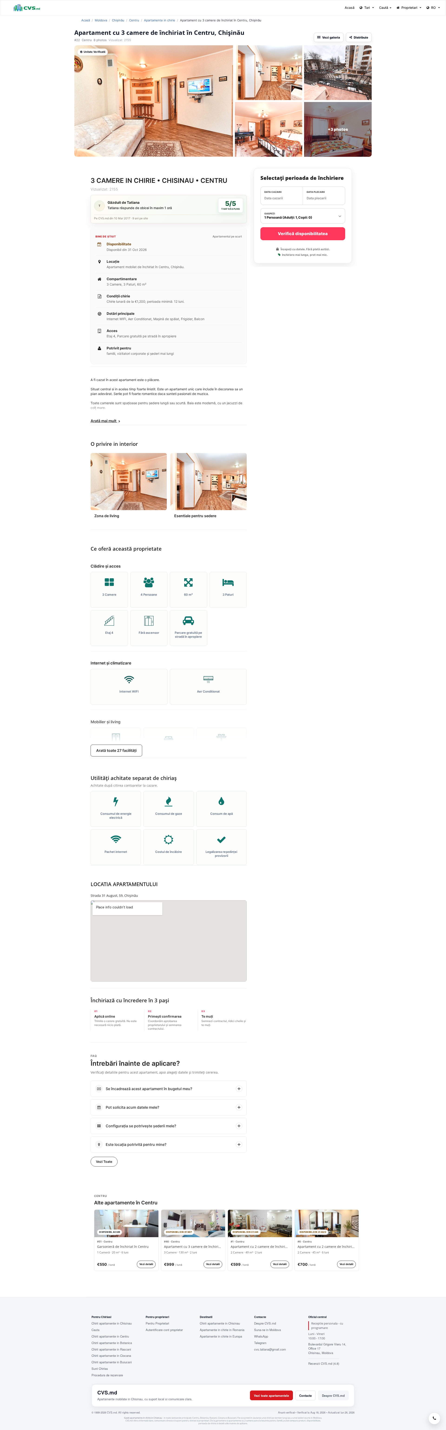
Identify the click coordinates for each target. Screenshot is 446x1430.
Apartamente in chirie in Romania (222, 1330)
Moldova (101, 20)
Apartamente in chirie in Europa (221, 1336)
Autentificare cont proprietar (164, 1330)
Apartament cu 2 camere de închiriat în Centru (260, 1247)
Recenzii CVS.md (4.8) (323, 1363)
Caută (384, 8)
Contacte (305, 1395)
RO (433, 8)
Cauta (95, 1330)
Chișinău (118, 20)
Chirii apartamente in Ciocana (111, 1356)
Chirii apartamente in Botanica (112, 1343)
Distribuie (361, 37)
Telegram (260, 1343)
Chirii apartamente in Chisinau (112, 1323)
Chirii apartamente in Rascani (111, 1349)
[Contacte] (434, 1418)
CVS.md (107, 1392)
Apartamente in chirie (159, 20)
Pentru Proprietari (157, 1323)
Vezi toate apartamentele (271, 1395)
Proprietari (409, 8)
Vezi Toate (104, 1162)
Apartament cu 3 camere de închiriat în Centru (193, 1247)
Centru (134, 20)
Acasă (349, 8)
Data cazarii (273, 191)
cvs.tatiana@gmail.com (270, 1349)
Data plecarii (316, 191)
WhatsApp (261, 1336)
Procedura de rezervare (107, 1375)
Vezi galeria (331, 37)
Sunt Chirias (100, 1369)
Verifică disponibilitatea (303, 233)
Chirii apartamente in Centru (110, 1336)
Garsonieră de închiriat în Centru (123, 1247)
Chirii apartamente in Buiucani (112, 1362)
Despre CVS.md (265, 1323)
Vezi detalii (146, 1264)
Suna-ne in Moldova (267, 1330)
